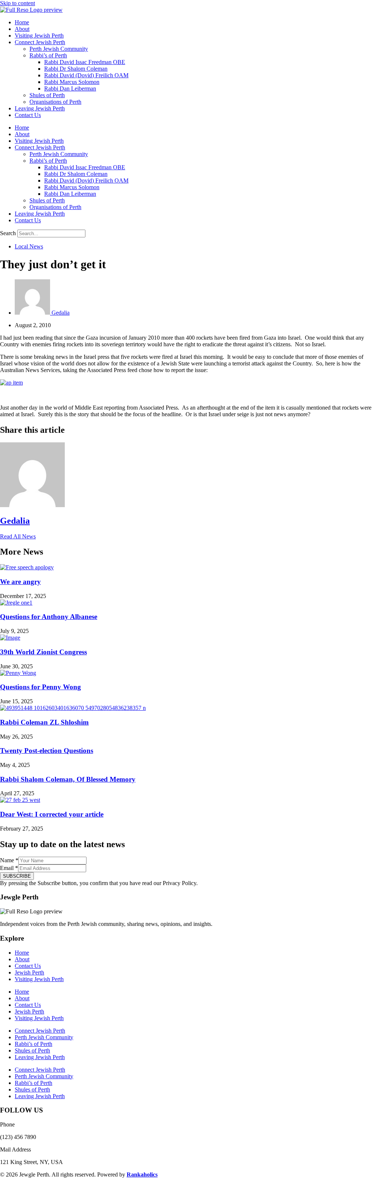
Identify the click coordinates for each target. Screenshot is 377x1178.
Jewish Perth (29, 972)
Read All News (18, 536)
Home (22, 22)
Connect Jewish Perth (40, 42)
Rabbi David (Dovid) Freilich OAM (86, 75)
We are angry (20, 582)
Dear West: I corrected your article (51, 814)
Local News (29, 246)
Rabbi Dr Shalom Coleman (76, 69)
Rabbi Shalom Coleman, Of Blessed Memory (67, 779)
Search (8, 233)
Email (9, 868)
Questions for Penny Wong (40, 687)
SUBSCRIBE (17, 876)
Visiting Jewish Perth (39, 35)
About (22, 29)
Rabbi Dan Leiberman (70, 88)
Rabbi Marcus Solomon (71, 82)
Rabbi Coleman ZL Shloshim (44, 722)
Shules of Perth (47, 95)
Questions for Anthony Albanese (48, 616)
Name (9, 860)
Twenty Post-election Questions (46, 750)
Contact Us (28, 115)
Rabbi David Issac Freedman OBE (84, 62)
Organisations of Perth (55, 102)
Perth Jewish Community (58, 49)
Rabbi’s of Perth (48, 55)
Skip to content (17, 3)
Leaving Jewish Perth (40, 108)
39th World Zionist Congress (43, 652)
